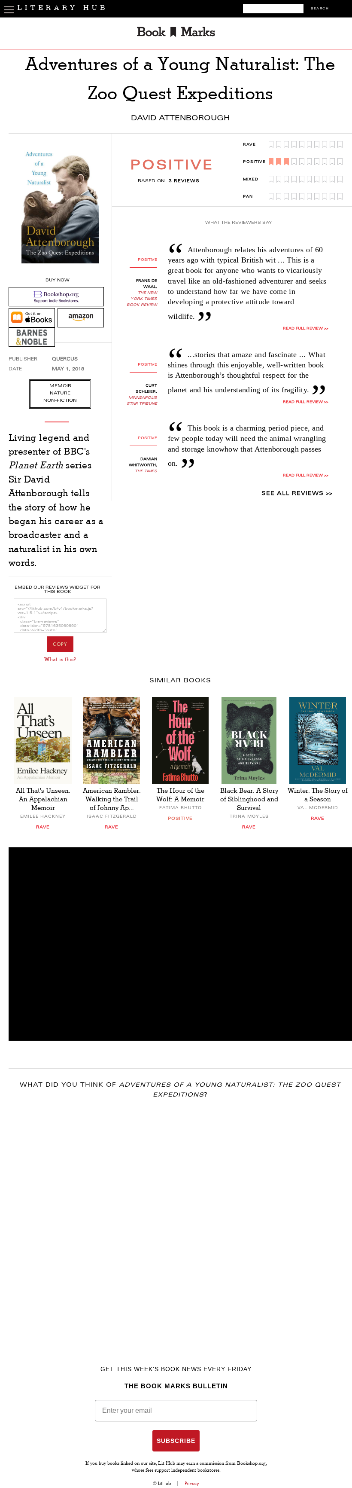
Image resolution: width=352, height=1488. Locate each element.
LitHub (164, 1483)
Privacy (192, 1483)
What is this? (60, 660)
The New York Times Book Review (142, 299)
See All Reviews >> (297, 493)
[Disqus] (180, 1219)
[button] (180, 944)
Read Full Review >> (305, 328)
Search (320, 8)
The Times (146, 471)
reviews (184, 181)
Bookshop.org (251, 1464)
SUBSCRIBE (176, 1440)
